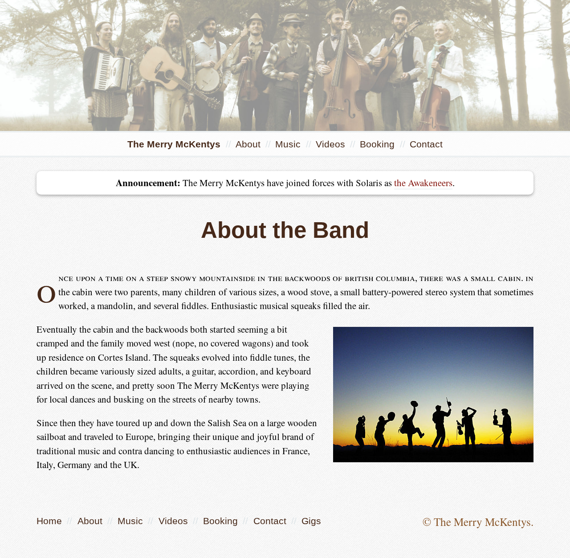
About (249, 144)
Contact (426, 144)
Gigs (311, 521)
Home (49, 521)
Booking (378, 144)
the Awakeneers (423, 182)
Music (289, 144)
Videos (332, 144)
